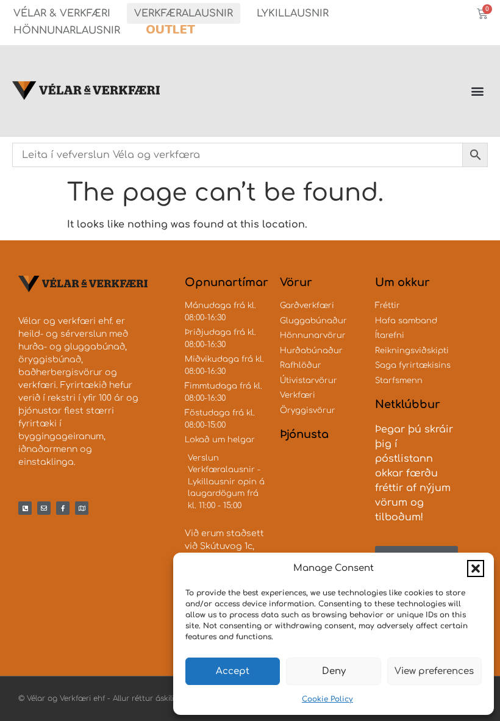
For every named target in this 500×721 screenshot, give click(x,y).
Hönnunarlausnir (66, 30)
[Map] (81, 508)
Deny (334, 671)
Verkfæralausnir (183, 13)
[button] (476, 568)
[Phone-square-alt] (25, 508)
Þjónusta (304, 434)
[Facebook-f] (63, 508)
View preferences (434, 671)
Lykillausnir (293, 13)
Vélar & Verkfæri (61, 13)
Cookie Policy (327, 699)
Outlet (170, 29)
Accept (232, 671)
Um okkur (402, 282)
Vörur (296, 282)
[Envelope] (44, 508)
